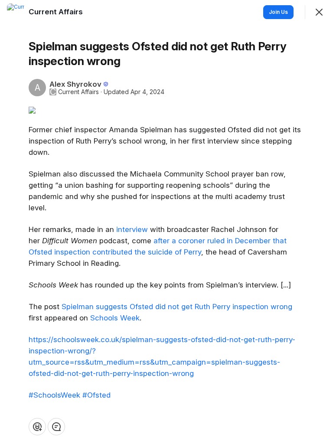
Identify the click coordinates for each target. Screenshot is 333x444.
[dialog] (166, 222)
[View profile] (15, 12)
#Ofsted (96, 395)
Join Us (278, 12)
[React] (37, 426)
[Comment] (56, 426)
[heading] (57, 12)
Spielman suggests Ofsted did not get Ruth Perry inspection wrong (177, 306)
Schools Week (115, 317)
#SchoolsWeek (54, 395)
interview (133, 229)
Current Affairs (78, 91)
